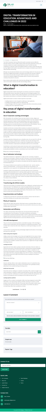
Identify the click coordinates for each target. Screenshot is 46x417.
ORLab (22, 410)
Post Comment (22, 319)
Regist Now (4, 369)
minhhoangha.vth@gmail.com (9, 400)
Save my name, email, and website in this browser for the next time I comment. (23, 315)
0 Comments (7, 60)
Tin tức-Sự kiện (10, 24)
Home (4, 24)
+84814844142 (7, 404)
